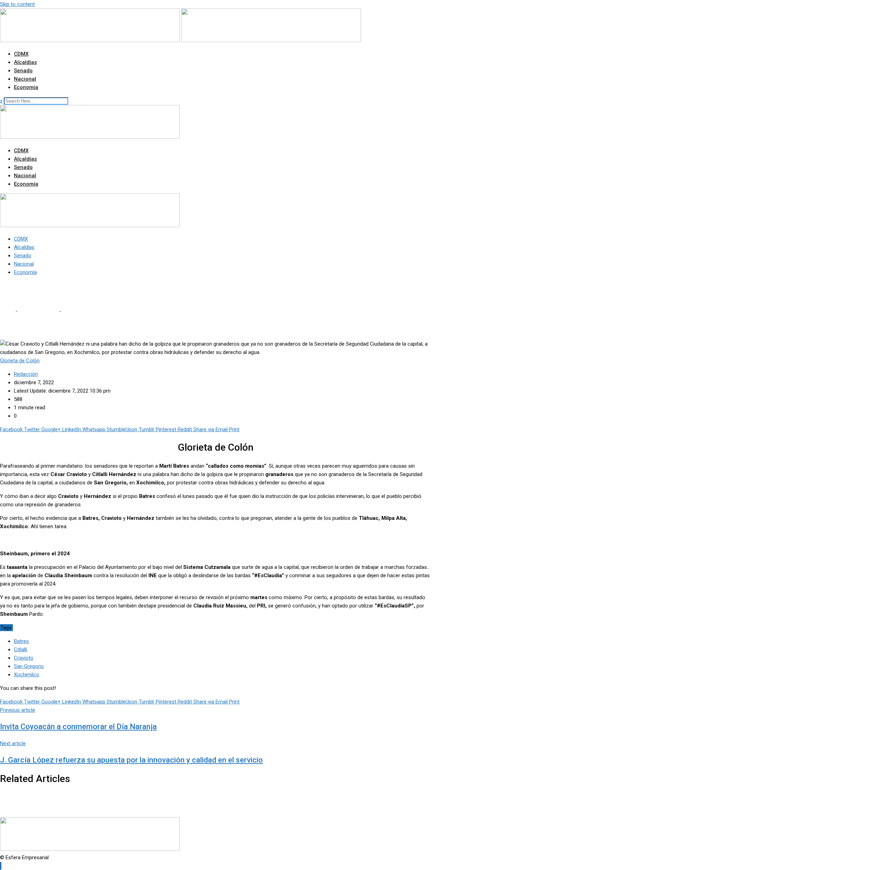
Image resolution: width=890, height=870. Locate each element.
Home (7, 311)
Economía (26, 87)
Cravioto (23, 658)
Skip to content (17, 4)
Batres (21, 641)
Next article (13, 743)
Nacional (25, 79)
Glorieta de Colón (38, 311)
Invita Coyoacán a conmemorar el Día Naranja (78, 726)
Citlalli (20, 649)
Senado (23, 70)
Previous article (17, 710)
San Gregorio (29, 666)
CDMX (21, 54)
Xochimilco (26, 674)
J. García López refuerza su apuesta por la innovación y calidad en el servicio (131, 760)
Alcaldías (25, 62)
